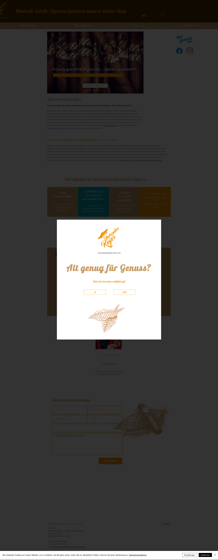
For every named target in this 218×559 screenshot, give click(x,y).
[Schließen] (214, 555)
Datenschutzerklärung (138, 555)
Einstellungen (189, 555)
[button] (95, 292)
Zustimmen (205, 555)
